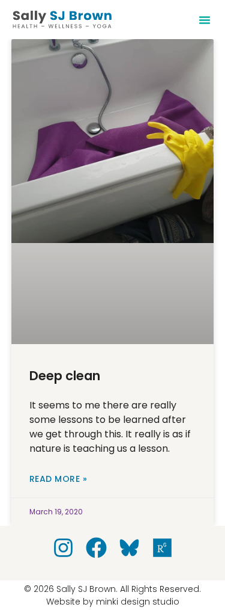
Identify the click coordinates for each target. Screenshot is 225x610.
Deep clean (64, 375)
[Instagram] (63, 547)
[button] (205, 20)
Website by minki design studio (112, 602)
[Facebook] (96, 547)
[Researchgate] (162, 547)
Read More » (58, 479)
